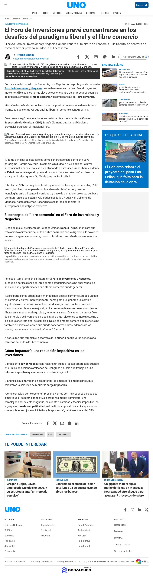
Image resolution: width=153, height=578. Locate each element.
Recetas (118, 538)
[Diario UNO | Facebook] (125, 509)
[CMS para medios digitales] (76, 570)
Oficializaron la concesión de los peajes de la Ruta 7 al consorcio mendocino (133, 118)
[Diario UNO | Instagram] (132, 509)
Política (45, 13)
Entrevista (12, 480)
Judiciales (9, 546)
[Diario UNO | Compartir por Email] (96, 56)
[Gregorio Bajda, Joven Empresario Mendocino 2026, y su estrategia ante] (27, 464)
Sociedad (57, 13)
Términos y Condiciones (41, 561)
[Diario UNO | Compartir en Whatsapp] (105, 56)
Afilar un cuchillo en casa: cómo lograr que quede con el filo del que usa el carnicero (133, 74)
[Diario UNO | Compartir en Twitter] (87, 56)
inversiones (37, 434)
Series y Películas (74, 13)
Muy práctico (124, 69)
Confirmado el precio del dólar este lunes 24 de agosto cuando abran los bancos (76, 487)
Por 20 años (123, 113)
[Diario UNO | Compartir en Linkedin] (113, 56)
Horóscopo (120, 524)
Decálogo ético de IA (66, 561)
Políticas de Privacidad (15, 561)
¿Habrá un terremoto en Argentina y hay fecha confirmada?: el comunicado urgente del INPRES (132, 91)
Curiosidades (124, 99)
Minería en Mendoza (113, 480)
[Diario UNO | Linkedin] (139, 509)
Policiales (104, 13)
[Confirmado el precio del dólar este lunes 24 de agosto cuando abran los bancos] (76, 464)
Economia (90, 13)
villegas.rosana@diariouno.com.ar (31, 58)
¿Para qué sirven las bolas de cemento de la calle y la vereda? (133, 103)
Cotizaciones (61, 480)
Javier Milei (63, 434)
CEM (50, 434)
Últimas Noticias (13, 525)
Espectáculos (48, 525)
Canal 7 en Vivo (86, 525)
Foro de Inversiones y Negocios (23, 88)
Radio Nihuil (84, 530)
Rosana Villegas (25, 54)
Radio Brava (84, 540)
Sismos (121, 84)
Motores (118, 531)
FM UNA (82, 535)
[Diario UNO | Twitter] (146, 509)
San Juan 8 (84, 546)
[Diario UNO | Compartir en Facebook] (78, 56)
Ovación (117, 13)
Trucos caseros (122, 544)
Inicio (34, 13)
